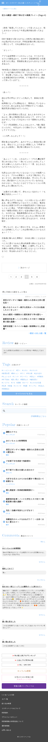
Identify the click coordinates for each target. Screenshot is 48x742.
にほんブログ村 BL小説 (25, 660)
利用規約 (5, 713)
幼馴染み (6, 389)
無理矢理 (6, 373)
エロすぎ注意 (36, 383)
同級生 (40, 376)
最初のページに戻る (9, 9)
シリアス (6, 383)
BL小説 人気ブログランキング (25, 655)
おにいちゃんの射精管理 (11, 548)
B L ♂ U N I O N (25, 665)
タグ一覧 (5, 699)
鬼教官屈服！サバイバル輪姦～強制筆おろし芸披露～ (24, 327)
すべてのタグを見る (24, 393)
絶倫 (10, 386)
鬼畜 (25, 386)
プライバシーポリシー (9, 717)
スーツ (26, 383)
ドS (13, 383)
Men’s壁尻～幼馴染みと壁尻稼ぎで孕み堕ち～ (23, 314)
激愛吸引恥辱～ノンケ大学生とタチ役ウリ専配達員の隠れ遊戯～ (24, 320)
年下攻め (6, 379)
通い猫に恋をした (9, 621)
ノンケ (16, 376)
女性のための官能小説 (23, 678)
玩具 (4, 386)
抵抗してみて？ (8, 569)
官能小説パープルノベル (24, 686)
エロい (25, 370)
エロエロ (34, 370)
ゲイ (23, 373)
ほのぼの (38, 373)
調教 (19, 383)
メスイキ (18, 386)
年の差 (29, 373)
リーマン (24, 376)
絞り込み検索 (6, 703)
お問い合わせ (6, 730)
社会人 (41, 386)
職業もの (24, 379)
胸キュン (15, 373)
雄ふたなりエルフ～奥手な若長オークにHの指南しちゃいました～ (24, 308)
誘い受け (15, 379)
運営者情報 (6, 726)
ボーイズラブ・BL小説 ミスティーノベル (22, 3)
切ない (33, 376)
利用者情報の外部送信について (12, 721)
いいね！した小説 (8, 695)
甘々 (19, 370)
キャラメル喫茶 (24, 671)
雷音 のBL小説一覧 (38, 333)
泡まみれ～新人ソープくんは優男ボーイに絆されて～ (22, 587)
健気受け (34, 379)
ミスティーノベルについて (11, 708)
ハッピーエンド (8, 370)
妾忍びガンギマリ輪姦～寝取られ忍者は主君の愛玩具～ (24, 301)
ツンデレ (33, 386)
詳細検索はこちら (38, 416)
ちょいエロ (7, 376)
